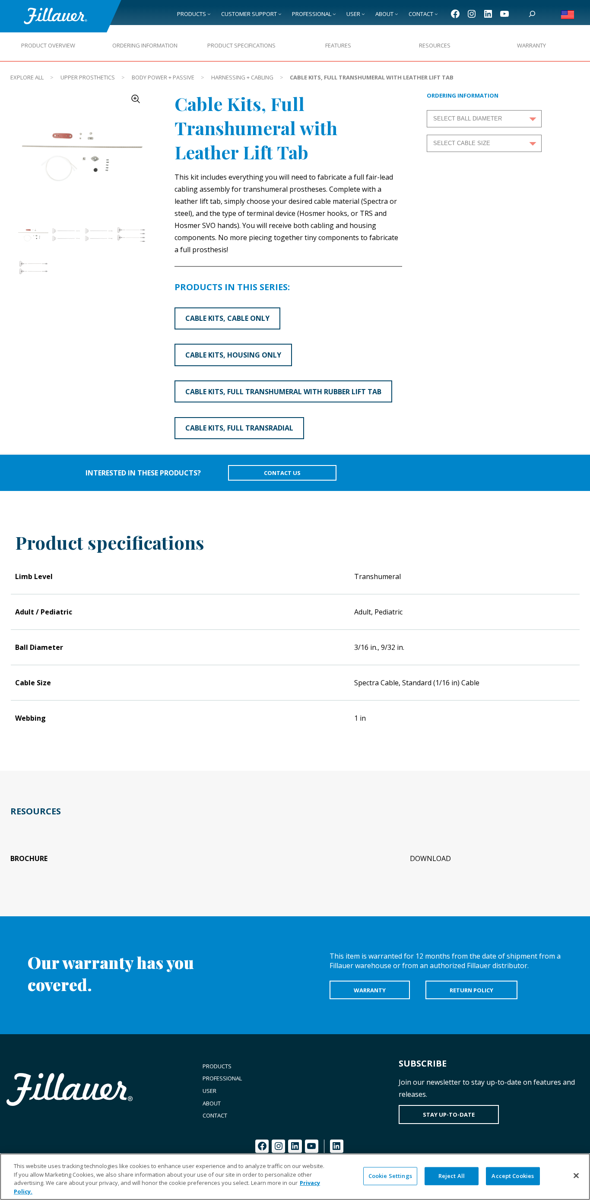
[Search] (532, 14)
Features (338, 45)
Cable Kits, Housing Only (233, 355)
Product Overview (48, 45)
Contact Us (282, 473)
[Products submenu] (209, 14)
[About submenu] (396, 14)
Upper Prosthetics (87, 77)
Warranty (531, 45)
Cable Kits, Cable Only (227, 318)
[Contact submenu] (436, 14)
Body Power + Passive (163, 77)
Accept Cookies (513, 1176)
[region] (295, 1176)
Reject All (451, 1176)
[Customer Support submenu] (280, 14)
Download (430, 858)
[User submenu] (363, 14)
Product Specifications (241, 45)
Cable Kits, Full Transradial (239, 428)
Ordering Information (145, 45)
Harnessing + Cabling (242, 77)
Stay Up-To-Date (449, 1114)
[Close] (576, 1175)
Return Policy (471, 990)
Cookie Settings (390, 1176)
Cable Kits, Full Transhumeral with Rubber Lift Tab (283, 391)
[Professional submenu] (334, 14)
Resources (434, 45)
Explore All (27, 77)
